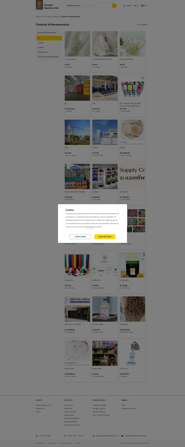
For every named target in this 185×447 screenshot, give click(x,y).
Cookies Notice (90, 227)
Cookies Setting (80, 236)
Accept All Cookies (104, 236)
